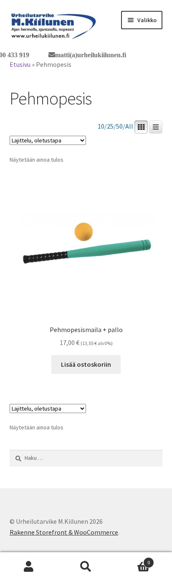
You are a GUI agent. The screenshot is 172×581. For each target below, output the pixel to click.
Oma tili (28, 567)
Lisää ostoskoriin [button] (86, 364)
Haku (85, 567)
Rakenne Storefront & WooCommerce (64, 532)
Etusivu (20, 64)
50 (119, 126)
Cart (132, 559)
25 (110, 126)
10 (101, 126)
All (129, 126)
